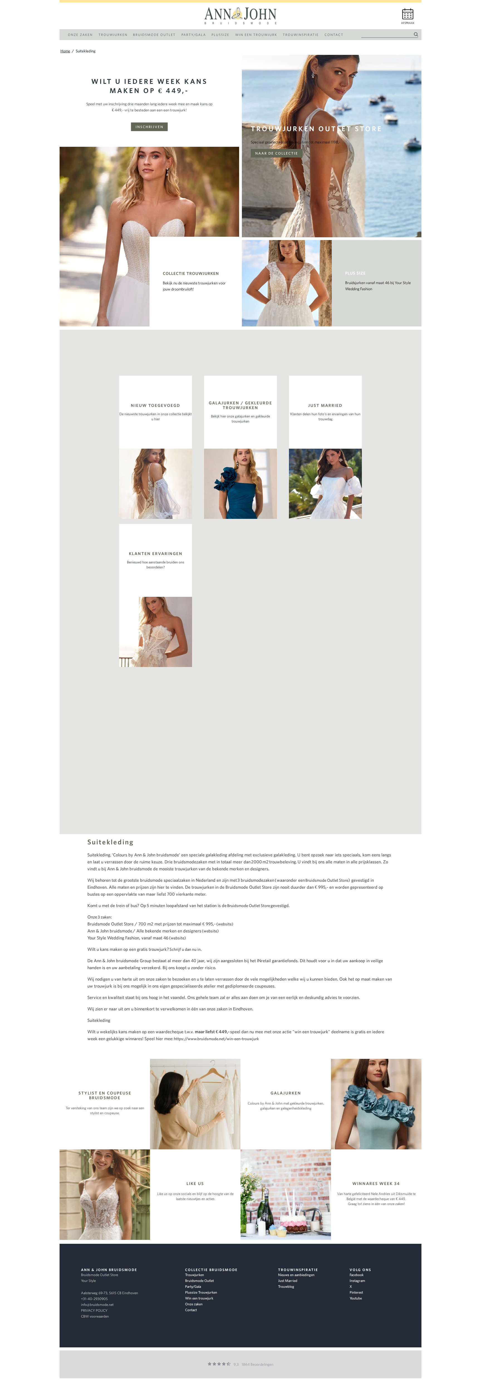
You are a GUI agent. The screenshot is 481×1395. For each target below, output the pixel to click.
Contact (191, 1310)
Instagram (357, 1281)
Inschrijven (149, 126)
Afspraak (407, 23)
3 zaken (104, 917)
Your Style (88, 1281)
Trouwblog (286, 1286)
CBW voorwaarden (95, 1316)
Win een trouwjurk (199, 1298)
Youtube (356, 1298)
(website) (224, 924)
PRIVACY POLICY (94, 1310)
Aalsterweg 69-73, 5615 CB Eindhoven (109, 1293)
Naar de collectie (276, 153)
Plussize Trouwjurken (201, 1292)
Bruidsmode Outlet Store (326, 880)
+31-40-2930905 (94, 1299)
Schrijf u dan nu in (185, 949)
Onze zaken (194, 1304)
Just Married (287, 1281)
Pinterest (356, 1292)
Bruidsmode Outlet (199, 1281)
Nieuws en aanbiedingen (296, 1275)
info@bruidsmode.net (97, 1305)
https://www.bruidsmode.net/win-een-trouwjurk (216, 1038)
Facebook (357, 1275)
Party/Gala (193, 1286)
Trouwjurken (194, 1275)
